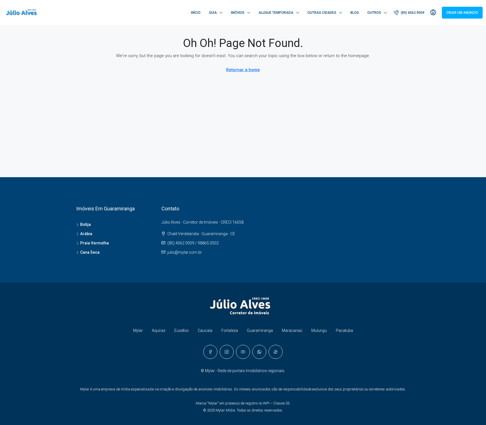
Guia (213, 13)
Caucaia (205, 330)
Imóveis (237, 13)
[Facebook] (210, 352)
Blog (354, 13)
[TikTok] (276, 352)
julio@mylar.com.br (184, 252)
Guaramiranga (260, 330)
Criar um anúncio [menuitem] (462, 13)
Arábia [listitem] (86, 233)
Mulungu (319, 330)
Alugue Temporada (275, 13)
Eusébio (181, 330)
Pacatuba (344, 330)
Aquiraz (158, 330)
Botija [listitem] (85, 224)
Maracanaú (292, 330)
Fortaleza (229, 330)
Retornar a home (243, 69)
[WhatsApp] (259, 352)
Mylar (138, 330)
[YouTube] (243, 352)
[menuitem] (409, 12)
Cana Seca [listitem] (90, 252)
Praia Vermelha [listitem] (94, 243)
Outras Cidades (321, 13)
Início (196, 13)
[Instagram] (227, 352)
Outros (374, 13)
